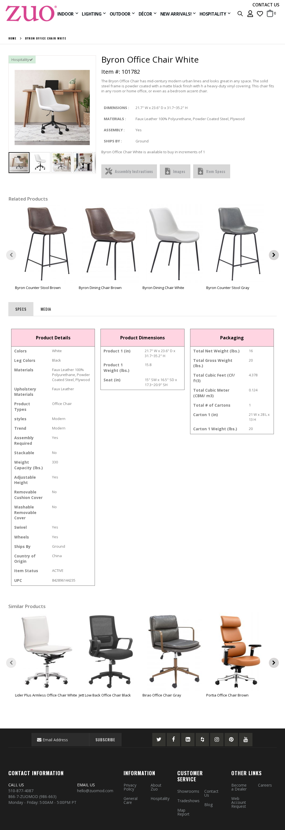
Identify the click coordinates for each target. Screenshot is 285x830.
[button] (260, 13)
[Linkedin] (188, 739)
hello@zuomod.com (95, 790)
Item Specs (215, 171)
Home (12, 38)
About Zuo (156, 787)
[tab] (20, 308)
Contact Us (211, 793)
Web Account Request (238, 802)
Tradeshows (188, 800)
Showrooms (188, 791)
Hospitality (160, 798)
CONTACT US (265, 5)
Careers (265, 785)
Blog (208, 804)
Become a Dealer (239, 787)
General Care (130, 800)
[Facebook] (173, 739)
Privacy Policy (130, 787)
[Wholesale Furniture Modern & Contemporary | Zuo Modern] (31, 13)
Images (179, 171)
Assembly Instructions (134, 171)
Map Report (183, 812)
